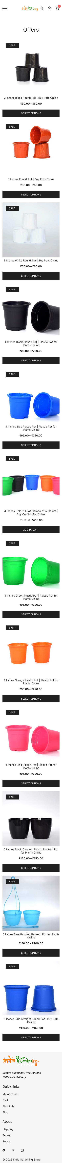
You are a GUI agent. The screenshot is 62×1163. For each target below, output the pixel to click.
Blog (5, 1112)
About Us (8, 1106)
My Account (10, 1094)
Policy (6, 1141)
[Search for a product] (41, 8)
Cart (5, 1100)
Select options (31, 113)
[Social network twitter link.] (13, 1150)
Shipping (7, 1129)
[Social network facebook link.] (3, 1150)
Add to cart (31, 529)
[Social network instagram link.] (22, 1150)
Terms (6, 1135)
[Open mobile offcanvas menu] (4, 8)
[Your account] (49, 8)
